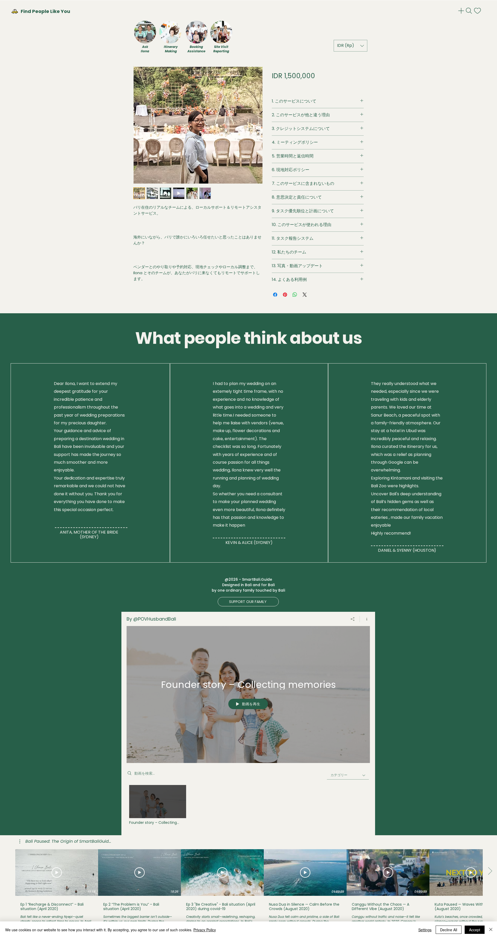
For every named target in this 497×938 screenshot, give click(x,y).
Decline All (448, 929)
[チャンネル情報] (365, 619)
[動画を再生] (57, 872)
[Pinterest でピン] (285, 295)
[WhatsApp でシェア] (295, 295)
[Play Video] (157, 805)
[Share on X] (305, 295)
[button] (350, 46)
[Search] (469, 10)
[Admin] (462, 10)
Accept (474, 929)
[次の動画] (490, 871)
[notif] (478, 10)
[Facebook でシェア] (275, 295)
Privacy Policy (204, 929)
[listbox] (350, 46)
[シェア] (353, 619)
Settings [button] (425, 929)
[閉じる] (491, 930)
